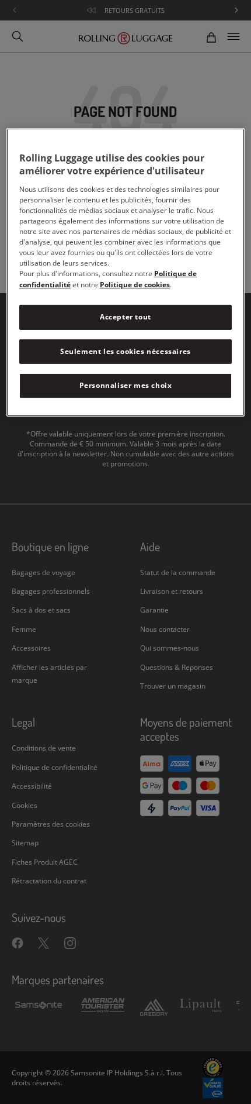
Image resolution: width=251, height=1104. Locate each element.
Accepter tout (125, 317)
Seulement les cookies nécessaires (125, 351)
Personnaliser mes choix (125, 385)
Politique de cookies (135, 285)
